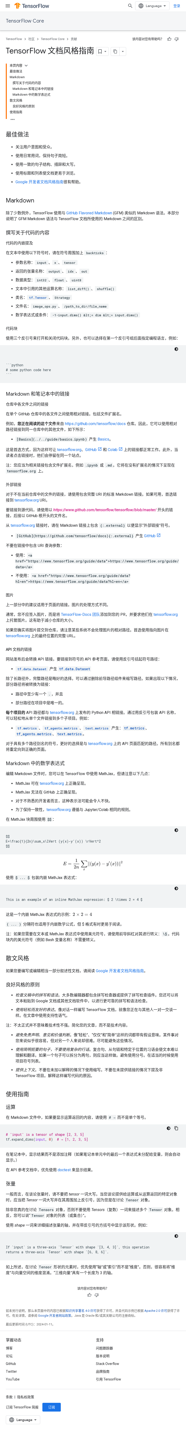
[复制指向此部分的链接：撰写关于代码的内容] (54, 233)
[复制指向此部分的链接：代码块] (22, 329)
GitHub (91, 449)
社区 (31, 39)
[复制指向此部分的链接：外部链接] (26, 485)
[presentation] (93, 864)
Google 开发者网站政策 (54, 1315)
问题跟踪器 (104, 1348)
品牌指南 (102, 1371)
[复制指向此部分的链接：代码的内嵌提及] (38, 243)
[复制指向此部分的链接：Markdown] (39, 201)
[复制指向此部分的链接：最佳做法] (34, 135)
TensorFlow (14, 39)
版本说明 (102, 1356)
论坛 (9, 1356)
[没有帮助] (176, 39)
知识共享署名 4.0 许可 (81, 1311)
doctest (64, 1170)
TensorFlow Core (25, 21)
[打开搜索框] (130, 6)
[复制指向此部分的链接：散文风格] (34, 959)
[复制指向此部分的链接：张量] (20, 1184)
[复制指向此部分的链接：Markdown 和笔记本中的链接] (74, 394)
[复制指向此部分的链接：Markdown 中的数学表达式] (69, 764)
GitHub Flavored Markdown (89, 213)
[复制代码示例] (176, 1128)
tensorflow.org (69, 449)
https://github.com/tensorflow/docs (95, 423)
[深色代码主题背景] (176, 349)
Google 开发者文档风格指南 (39, 182)
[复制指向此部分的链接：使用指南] (34, 1095)
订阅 (51, 1407)
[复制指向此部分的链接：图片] (18, 595)
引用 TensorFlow (108, 1379)
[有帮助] (169, 39)
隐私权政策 (25, 1397)
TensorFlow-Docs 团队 (80, 614)
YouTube (13, 1379)
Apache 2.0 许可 (155, 1311)
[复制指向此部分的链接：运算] (20, 1108)
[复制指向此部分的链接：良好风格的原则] (44, 985)
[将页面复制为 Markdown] (115, 51)
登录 (176, 6)
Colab (112, 449)
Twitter (11, 1371)
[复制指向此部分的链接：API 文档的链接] (37, 649)
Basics (103, 439)
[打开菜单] (8, 6)
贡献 (74, 39)
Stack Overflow (107, 1364)
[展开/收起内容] (26, 65)
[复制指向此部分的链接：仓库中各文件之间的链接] (53, 404)
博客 (9, 1348)
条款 (9, 1397)
